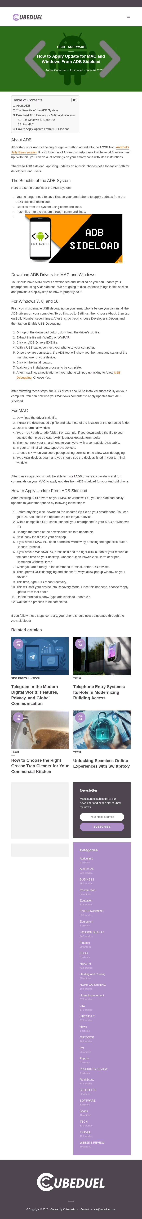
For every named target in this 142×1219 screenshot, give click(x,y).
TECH (61, 47)
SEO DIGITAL (20, 678)
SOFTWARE (76, 47)
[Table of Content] (73, 100)
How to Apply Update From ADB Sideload (42, 129)
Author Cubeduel (55, 70)
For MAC (28, 124)
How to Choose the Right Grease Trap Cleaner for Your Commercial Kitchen (40, 766)
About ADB (23, 105)
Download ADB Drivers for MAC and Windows (46, 115)
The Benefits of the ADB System (37, 110)
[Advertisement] (40, 810)
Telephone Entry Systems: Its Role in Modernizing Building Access (99, 692)
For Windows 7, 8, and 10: (39, 119)
